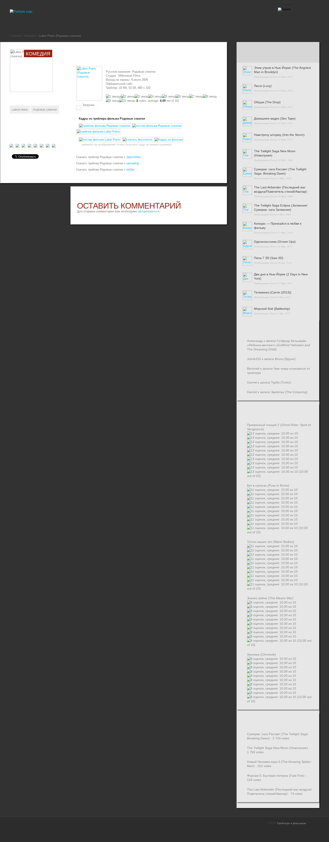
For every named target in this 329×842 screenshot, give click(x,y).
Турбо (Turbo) (281, 382)
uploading (132, 163)
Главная (11, 23)
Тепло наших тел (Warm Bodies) (270, 542)
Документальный (29, 23)
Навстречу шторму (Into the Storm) (279, 135)
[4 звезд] (155, 96)
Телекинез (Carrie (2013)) (272, 292)
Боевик (19, 23)
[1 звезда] (113, 96)
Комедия (36, 23)
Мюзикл (44, 23)
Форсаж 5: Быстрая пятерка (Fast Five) (275, 775)
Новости (47, 23)
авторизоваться (148, 211)
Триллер (54, 23)
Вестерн (22, 23)
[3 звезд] (141, 96)
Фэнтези (65, 23)
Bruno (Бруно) (285, 359)
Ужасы (58, 23)
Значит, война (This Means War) (270, 598)
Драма (33, 23)
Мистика (40, 23)
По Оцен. (304, 57)
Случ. (304, 47)
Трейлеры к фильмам (291, 823)
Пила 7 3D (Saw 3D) (268, 258)
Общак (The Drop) (267, 102)
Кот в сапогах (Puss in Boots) (268, 485)
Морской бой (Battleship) (272, 308)
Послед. (250, 47)
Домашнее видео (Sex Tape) (275, 118)
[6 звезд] (182, 96)
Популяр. (277, 47)
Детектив (26, 23)
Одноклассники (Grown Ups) (275, 241)
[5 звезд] (169, 96)
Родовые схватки (45, 109)
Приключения (51, 23)
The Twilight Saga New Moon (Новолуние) (277, 748)
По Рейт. (277, 57)
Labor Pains (20, 109)
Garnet (273, 76)
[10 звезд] (127, 101)
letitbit (130, 169)
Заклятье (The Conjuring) (289, 392)
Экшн (69, 23)
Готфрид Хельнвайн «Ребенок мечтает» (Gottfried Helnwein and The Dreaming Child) (278, 345)
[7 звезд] (196, 96)
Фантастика (62, 23)
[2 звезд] (128, 96)
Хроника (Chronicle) (261, 654)
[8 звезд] (210, 96)
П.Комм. (250, 57)
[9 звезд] (113, 101)
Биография (15, 23)
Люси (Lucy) (263, 86)
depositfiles (133, 157)
